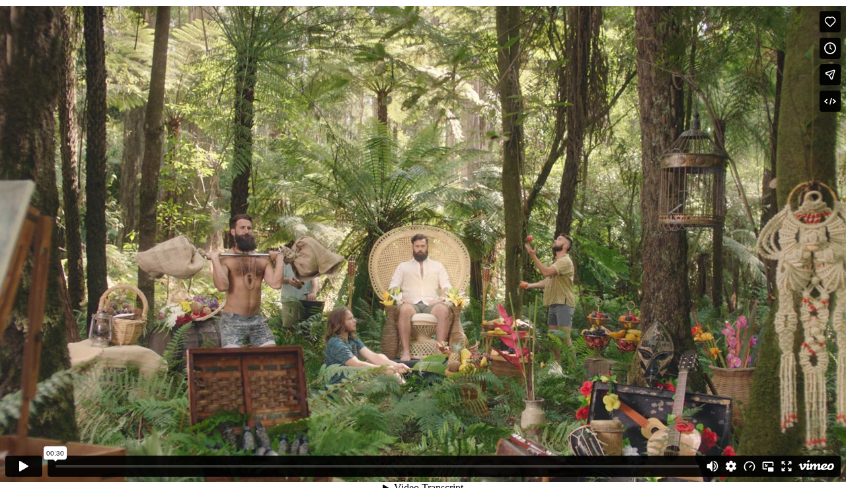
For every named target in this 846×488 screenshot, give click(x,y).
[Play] (23, 466)
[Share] (830, 74)
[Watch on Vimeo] (816, 466)
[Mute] (712, 466)
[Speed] (749, 466)
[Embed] (830, 101)
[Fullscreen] (786, 466)
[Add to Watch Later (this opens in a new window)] (830, 48)
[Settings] (731, 466)
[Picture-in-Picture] (768, 466)
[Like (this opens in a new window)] (830, 21)
